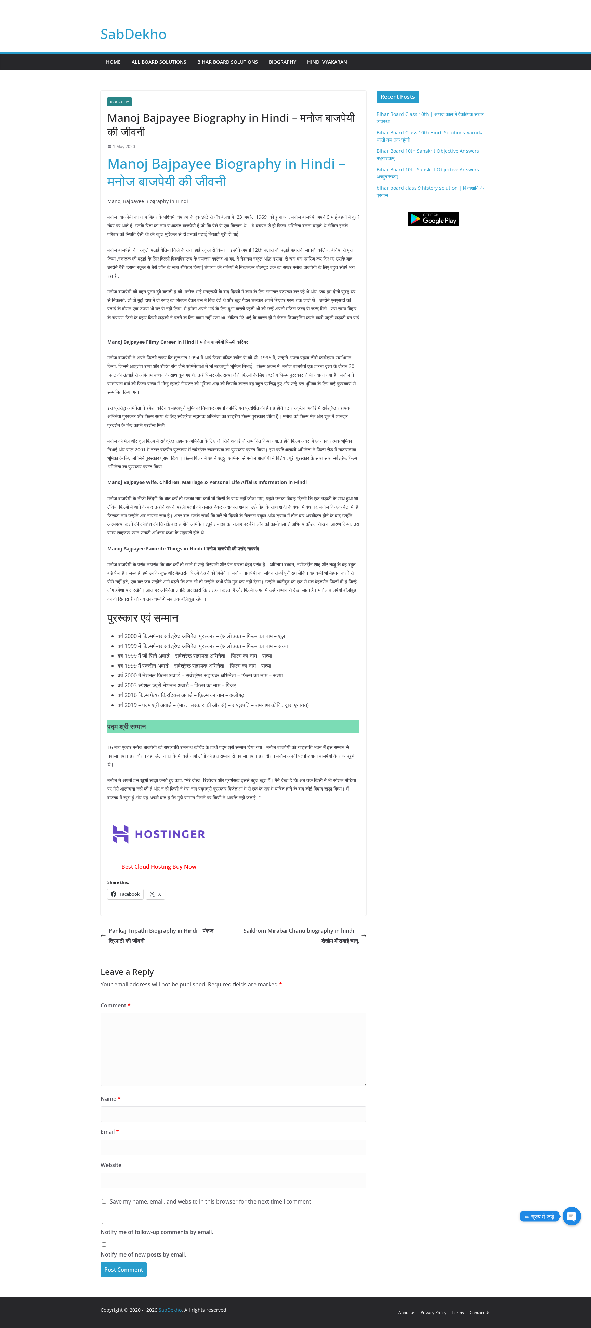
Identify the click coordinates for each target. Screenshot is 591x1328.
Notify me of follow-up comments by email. (157, 1232)
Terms (458, 1312)
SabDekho (134, 33)
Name (111, 1098)
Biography (282, 61)
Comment (116, 1005)
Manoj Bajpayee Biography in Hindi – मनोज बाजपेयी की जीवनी (226, 172)
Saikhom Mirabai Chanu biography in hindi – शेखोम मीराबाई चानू (301, 935)
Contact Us (480, 1312)
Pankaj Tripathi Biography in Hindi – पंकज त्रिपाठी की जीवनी (161, 935)
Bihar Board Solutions (227, 61)
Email (110, 1132)
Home (113, 61)
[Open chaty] (572, 1216)
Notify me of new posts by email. (143, 1254)
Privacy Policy (433, 1312)
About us (406, 1312)
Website (111, 1165)
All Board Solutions (159, 61)
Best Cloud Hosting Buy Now (158, 867)
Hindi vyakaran (327, 61)
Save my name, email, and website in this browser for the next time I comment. (211, 1201)
